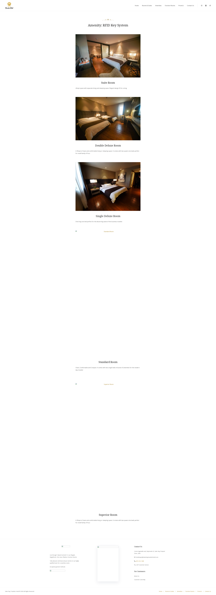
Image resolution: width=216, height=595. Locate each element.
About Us (136, 576)
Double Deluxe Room (108, 145)
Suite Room (108, 82)
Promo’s (181, 5)
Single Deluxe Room (108, 216)
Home (137, 5)
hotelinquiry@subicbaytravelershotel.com (147, 557)
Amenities (158, 5)
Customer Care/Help (139, 579)
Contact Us (190, 5)
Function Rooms (170, 5)
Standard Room (108, 362)
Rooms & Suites (147, 5)
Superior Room (108, 515)
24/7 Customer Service (142, 565)
